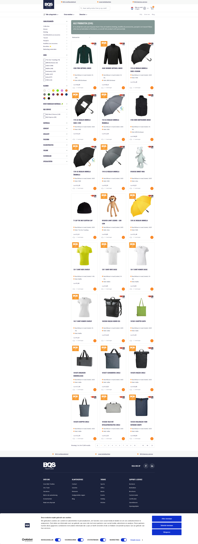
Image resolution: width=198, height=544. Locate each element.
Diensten (82, 14)
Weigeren (166, 532)
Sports (103, 484)
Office (102, 488)
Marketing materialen (49, 49)
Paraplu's (46, 41)
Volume (45, 150)
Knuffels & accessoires (50, 44)
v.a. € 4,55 (112, 277)
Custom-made (133, 495)
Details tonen (135, 540)
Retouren (75, 491)
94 (147, 445)
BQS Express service (140, 2)
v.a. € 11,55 (112, 429)
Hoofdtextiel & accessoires (51, 35)
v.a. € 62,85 (83, 76)
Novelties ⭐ (47, 46)
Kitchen (103, 503)
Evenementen (47, 499)
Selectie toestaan (167, 525)
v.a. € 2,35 (141, 328)
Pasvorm (46, 139)
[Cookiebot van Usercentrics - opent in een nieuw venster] (27, 540)
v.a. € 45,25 (112, 76)
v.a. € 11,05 (84, 178)
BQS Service (47, 109)
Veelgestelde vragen (78, 495)
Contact (74, 484)
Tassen (45, 38)
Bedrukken (132, 488)
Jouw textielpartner (105, 2)
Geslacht (46, 134)
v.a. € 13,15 (84, 127)
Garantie (74, 488)
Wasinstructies (48, 145)
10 (134, 445)
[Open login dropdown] (147, 8)
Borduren (132, 484)
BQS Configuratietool (69, 2)
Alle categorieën (51, 14)
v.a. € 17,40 (84, 380)
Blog (153, 14)
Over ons (147, 14)
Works (102, 491)
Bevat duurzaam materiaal (52, 104)
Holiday (103, 499)
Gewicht (46, 128)
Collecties (46, 26)
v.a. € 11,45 (141, 75)
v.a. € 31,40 (112, 328)
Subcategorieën (48, 21)
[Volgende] (152, 445)
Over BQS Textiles (49, 484)
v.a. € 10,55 (112, 380)
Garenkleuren (133, 503)
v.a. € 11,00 (84, 429)
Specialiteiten (47, 161)
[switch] (81, 540)
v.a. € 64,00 (141, 429)
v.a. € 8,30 (112, 178)
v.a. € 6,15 (141, 178)
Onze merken (68, 14)
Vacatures (46, 491)
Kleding (45, 32)
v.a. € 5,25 (83, 329)
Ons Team (46, 488)
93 (143, 445)
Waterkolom (47, 156)
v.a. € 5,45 (84, 276)
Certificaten (133, 499)
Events (103, 495)
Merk (45, 55)
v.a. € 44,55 (140, 128)
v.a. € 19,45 (141, 380)
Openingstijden (134, 506)
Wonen (45, 29)
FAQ (141, 14)
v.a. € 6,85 (112, 227)
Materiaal (46, 123)
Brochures (132, 491)
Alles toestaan (167, 519)
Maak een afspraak (49, 503)
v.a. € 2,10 (84, 227)
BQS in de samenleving (50, 495)
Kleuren (45, 86)
